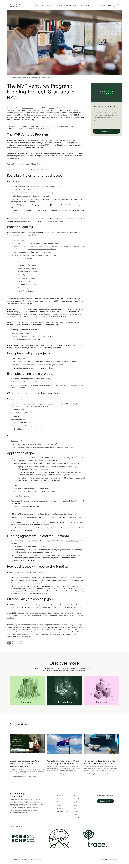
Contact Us (76, 818)
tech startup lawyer (38, 613)
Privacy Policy (104, 859)
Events (75, 805)
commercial (21, 361)
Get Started (109, 5)
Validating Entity (57, 322)
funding (52, 108)
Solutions (60, 802)
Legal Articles (76, 802)
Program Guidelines (55, 233)
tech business (27, 108)
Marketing (14, 441)
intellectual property (22, 196)
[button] (39, 5)
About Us (75, 808)
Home (59, 799)
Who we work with (62, 811)
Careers (75, 814)
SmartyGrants (71, 541)
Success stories (85, 5)
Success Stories (77, 799)
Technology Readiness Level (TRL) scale (69, 246)
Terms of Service (114, 859)
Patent (16, 423)
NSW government (42, 110)
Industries (60, 805)
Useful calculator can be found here (42, 249)
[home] (15, 5)
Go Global (60, 808)
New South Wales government (47, 140)
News (8, 77)
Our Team (75, 811)
